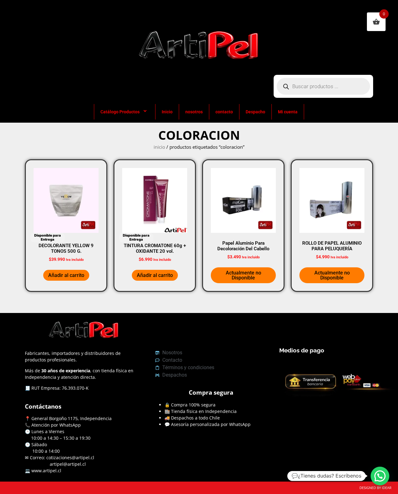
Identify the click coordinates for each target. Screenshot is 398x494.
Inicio (167, 111)
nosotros (194, 111)
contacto (224, 111)
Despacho (255, 111)
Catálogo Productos (120, 111)
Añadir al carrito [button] (66, 275)
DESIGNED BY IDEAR (375, 487)
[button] (380, 476)
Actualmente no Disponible (243, 275)
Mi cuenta (288, 111)
